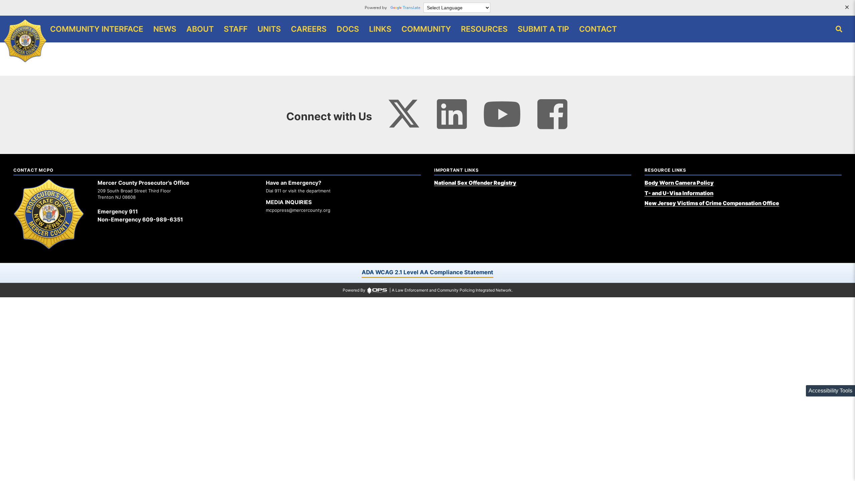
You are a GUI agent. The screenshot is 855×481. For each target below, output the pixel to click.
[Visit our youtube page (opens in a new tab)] (502, 114)
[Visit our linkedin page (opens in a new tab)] (452, 114)
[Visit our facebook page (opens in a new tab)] (552, 114)
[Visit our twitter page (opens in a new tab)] (403, 110)
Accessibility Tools (830, 390)
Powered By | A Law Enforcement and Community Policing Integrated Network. (428, 290)
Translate (411, 7)
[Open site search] (839, 29)
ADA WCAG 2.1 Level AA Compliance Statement (427, 272)
